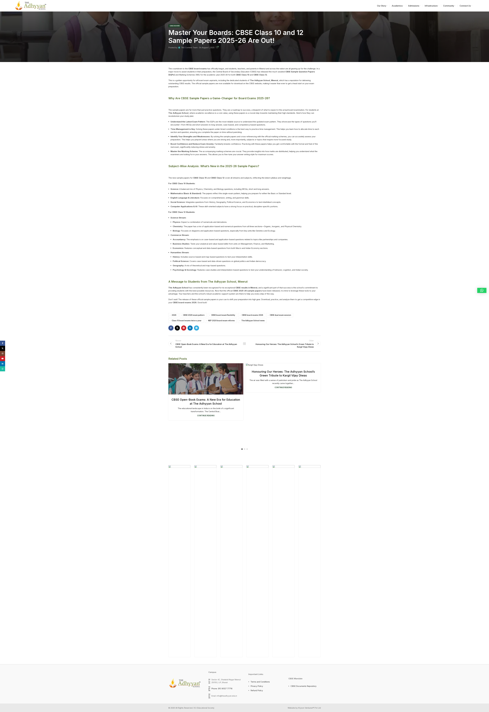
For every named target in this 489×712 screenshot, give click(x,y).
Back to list (244, 343)
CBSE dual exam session (280, 315)
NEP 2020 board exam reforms (221, 321)
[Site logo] (30, 5)
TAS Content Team (189, 47)
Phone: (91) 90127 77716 (221, 688)
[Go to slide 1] (242, 449)
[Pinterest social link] (183, 328)
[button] (481, 290)
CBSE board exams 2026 (252, 315)
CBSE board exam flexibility (223, 315)
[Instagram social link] (2, 353)
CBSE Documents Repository (303, 686)
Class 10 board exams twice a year (186, 321)
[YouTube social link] (2, 358)
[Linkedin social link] (190, 328)
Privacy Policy (257, 686)
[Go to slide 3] (247, 449)
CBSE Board (175, 26)
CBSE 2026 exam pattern (194, 315)
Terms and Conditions (260, 682)
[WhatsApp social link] (2, 368)
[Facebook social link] (170, 328)
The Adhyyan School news (253, 321)
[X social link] (177, 328)
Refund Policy (257, 690)
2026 (174, 315)
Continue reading (206, 416)
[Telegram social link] (196, 328)
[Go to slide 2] (244, 449)
